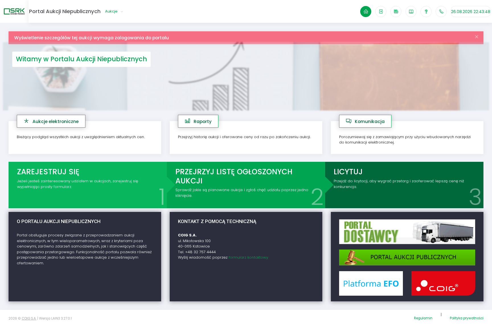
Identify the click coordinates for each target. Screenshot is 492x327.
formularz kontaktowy (248, 257)
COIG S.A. (29, 318)
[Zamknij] (477, 35)
